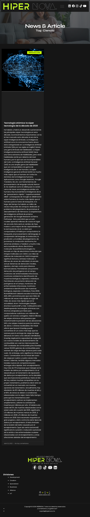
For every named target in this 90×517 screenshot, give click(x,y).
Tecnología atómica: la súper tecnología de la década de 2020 (21, 124)
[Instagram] (77, 6)
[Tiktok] (81, 6)
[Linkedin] (69, 6)
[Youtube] (85, 6)
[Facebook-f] (34, 467)
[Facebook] (73, 6)
